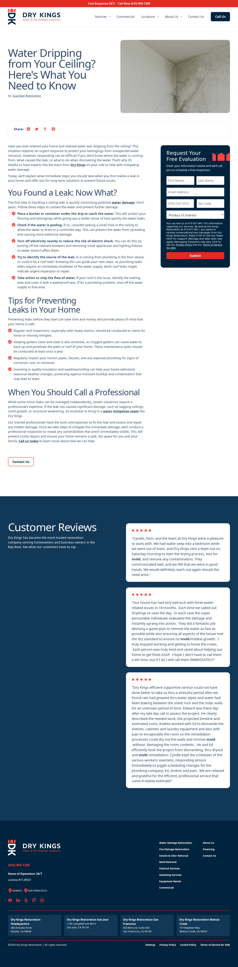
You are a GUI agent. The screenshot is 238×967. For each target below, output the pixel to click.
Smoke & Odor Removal (173, 855)
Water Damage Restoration (175, 842)
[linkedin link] (18, 900)
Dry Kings (78, 165)
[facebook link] (10, 900)
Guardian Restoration (27, 96)
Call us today (29, 441)
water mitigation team (121, 411)
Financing (208, 849)
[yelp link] (26, 900)
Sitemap (150, 944)
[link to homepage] (25, 17)
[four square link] (34, 900)
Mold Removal (167, 862)
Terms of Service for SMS (215, 944)
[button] (103, 16)
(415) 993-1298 (18, 865)
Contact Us (196, 16)
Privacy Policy (184, 244)
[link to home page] (35, 848)
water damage (123, 202)
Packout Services (169, 868)
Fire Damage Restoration (174, 849)
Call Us (220, 16)
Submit (195, 256)
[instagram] (42, 900)
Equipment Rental (170, 881)
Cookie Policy (188, 944)
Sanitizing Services (170, 875)
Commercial (125, 16)
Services (101, 16)
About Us (171, 16)
